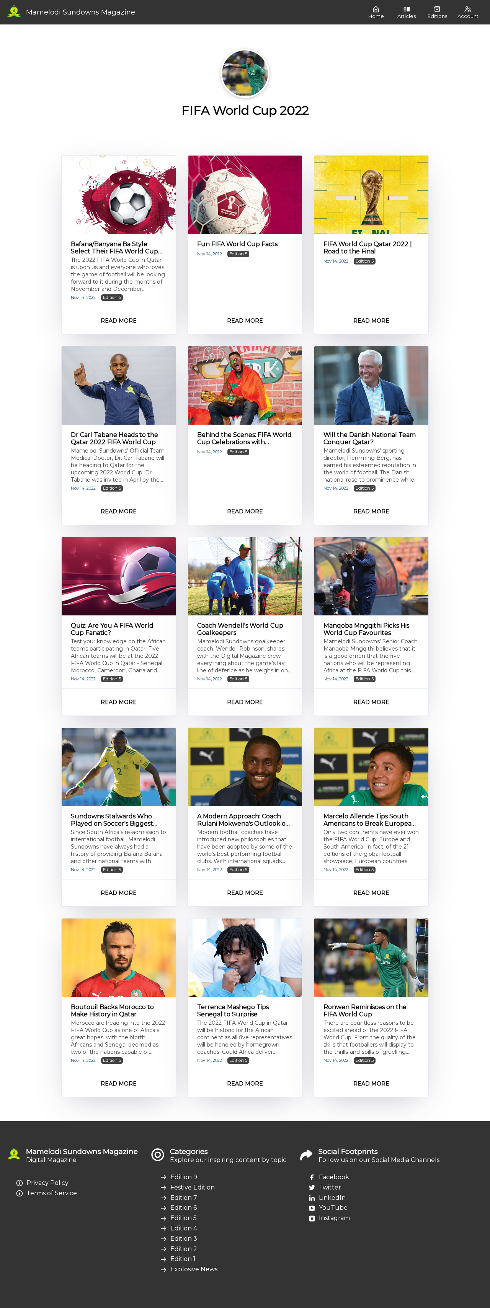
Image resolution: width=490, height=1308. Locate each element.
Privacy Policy (47, 1182)
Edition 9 (183, 1177)
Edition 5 (183, 1218)
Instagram (334, 1218)
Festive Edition (192, 1187)
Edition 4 (183, 1228)
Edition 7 (183, 1197)
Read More (119, 320)
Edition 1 (183, 1259)
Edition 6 (183, 1207)
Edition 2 (183, 1249)
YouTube (333, 1207)
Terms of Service (51, 1193)
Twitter (330, 1187)
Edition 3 (183, 1238)
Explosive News (193, 1269)
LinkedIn (332, 1197)
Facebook (334, 1177)
